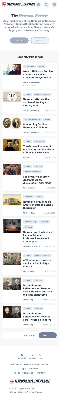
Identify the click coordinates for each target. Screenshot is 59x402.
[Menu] (54, 5)
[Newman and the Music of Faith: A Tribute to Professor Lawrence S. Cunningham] (12, 234)
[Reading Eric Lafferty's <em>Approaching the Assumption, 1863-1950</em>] (12, 177)
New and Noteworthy (42, 94)
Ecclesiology (29, 66)
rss (40, 358)
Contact (39, 40)
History (41, 66)
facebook (21, 358)
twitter (32, 358)
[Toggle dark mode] (38, 5)
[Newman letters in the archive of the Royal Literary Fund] (12, 102)
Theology (38, 166)
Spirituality (44, 222)
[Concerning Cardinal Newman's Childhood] (12, 126)
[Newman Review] (19, 4)
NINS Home (16, 364)
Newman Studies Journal (36, 364)
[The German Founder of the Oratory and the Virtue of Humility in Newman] (12, 149)
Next (45, 335)
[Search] (46, 5)
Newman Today (30, 222)
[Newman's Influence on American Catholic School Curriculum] (12, 204)
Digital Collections (29, 369)
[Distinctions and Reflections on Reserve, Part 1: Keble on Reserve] (12, 316)
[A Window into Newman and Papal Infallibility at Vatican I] (12, 263)
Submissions (28, 373)
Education (28, 197)
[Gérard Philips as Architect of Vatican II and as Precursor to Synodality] (12, 76)
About (19, 40)
